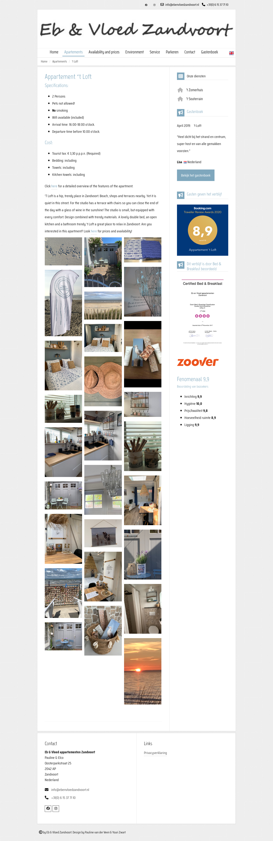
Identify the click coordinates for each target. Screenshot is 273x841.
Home (54, 52)
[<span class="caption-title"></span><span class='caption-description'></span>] (63, 251)
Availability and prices (104, 52)
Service (155, 52)
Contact (189, 52)
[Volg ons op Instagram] (154, 5)
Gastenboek (209, 52)
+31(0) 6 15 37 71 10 (217, 4)
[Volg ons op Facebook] (146, 5)
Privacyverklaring (155, 753)
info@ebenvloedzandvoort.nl (182, 4)
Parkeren (172, 52)
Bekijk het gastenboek (195, 175)
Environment (134, 52)
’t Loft (75, 61)
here (54, 186)
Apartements (73, 52)
